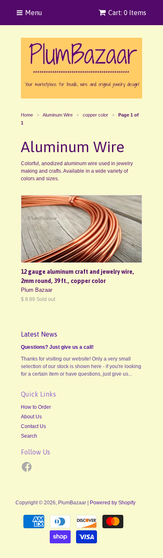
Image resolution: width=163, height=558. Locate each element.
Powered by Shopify (112, 503)
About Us (31, 417)
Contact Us (33, 426)
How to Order (36, 407)
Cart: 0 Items (127, 12)
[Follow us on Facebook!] (28, 469)
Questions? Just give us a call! (57, 347)
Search (29, 436)
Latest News (39, 334)
